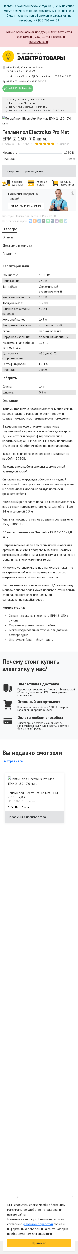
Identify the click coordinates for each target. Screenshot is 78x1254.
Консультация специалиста (26, 205)
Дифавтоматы (23, 37)
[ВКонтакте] (30, 221)
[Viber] (57, 221)
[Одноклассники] (35, 221)
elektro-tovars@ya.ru (18, 76)
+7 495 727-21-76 (36, 81)
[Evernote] (48, 221)
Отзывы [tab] (8, 237)
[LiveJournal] (52, 221)
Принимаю (39, 1243)
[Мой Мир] (39, 221)
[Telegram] (65, 221)
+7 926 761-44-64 (16, 81)
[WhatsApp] (61, 221)
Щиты (46, 37)
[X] (43, 221)
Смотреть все (12, 761)
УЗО (37, 37)
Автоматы (65, 32)
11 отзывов (62, 144)
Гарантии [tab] (9, 253)
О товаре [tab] (9, 229)
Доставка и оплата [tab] (17, 245)
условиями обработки (38, 1224)
